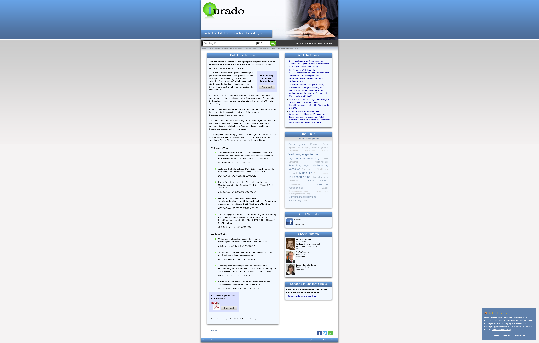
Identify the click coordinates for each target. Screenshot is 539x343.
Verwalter (294, 168)
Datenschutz (331, 43)
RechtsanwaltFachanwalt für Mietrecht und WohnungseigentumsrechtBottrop (308, 243)
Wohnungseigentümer (303, 154)
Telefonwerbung (295, 184)
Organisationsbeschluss (298, 191)
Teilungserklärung (299, 176)
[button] (319, 333)
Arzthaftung (310, 150)
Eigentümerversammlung (304, 158)
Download (267, 87)
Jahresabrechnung (318, 180)
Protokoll (292, 173)
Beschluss (322, 184)
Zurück (214, 330)
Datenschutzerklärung (501, 329)
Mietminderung (321, 162)
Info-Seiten (325, 340)
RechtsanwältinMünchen (306, 267)
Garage (325, 188)
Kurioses (314, 144)
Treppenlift (293, 150)
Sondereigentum (297, 144)
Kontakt (308, 43)
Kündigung (305, 172)
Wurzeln (325, 150)
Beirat (325, 144)
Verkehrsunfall (295, 188)
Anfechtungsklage (298, 165)
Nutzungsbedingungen (312, 340)
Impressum (319, 43)
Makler (304, 200)
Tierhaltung (293, 181)
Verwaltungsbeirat (320, 147)
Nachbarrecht (308, 169)
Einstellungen (520, 335)
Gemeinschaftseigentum (302, 196)
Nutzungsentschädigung (299, 194)
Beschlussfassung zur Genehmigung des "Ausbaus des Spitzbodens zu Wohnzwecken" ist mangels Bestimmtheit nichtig (309, 64)
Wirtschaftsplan (320, 177)
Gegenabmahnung (321, 173)
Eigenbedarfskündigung (299, 147)
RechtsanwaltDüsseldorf (302, 254)
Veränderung (320, 165)
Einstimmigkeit (322, 191)
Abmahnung (294, 200)
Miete (325, 158)
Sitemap (334, 340)
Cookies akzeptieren (501, 335)
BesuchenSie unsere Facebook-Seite (299, 222)
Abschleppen (322, 169)
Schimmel (293, 162)
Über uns (299, 43)
